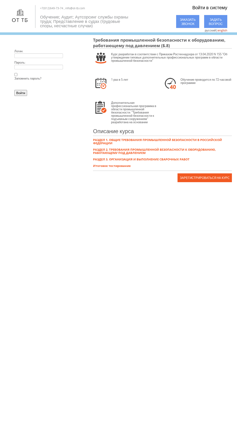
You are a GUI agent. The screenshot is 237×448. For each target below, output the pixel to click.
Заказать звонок (188, 21)
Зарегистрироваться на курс (205, 178)
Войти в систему (209, 7)
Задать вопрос (216, 21)
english (222, 30)
